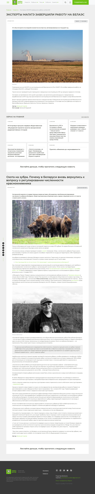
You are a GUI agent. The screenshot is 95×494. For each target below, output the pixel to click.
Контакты (46, 470)
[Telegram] (3, 245)
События (48, 2)
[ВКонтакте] (3, 253)
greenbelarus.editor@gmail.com (70, 477)
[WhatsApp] (3, 255)
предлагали (17, 384)
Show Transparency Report (64, 480)
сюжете (44, 251)
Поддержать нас (80, 2)
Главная (8, 10)
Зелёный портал (22, 106)
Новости (27, 2)
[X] (3, 248)
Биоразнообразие (82, 187)
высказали (74, 280)
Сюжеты (77, 21)
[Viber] (3, 250)
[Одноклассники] (3, 243)
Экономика (84, 21)
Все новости (85, 117)
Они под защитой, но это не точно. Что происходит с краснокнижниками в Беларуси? (42, 262)
